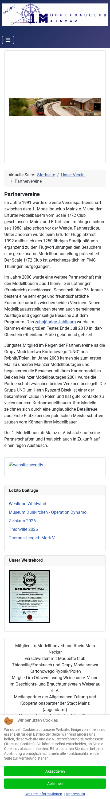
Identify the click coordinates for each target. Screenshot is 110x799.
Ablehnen (55, 783)
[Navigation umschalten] (8, 40)
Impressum (75, 794)
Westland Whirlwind (27, 503)
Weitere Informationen (43, 794)
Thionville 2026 (23, 529)
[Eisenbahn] (55, 106)
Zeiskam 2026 (22, 520)
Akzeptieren (55, 771)
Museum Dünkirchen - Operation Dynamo (48, 512)
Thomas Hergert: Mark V (32, 537)
